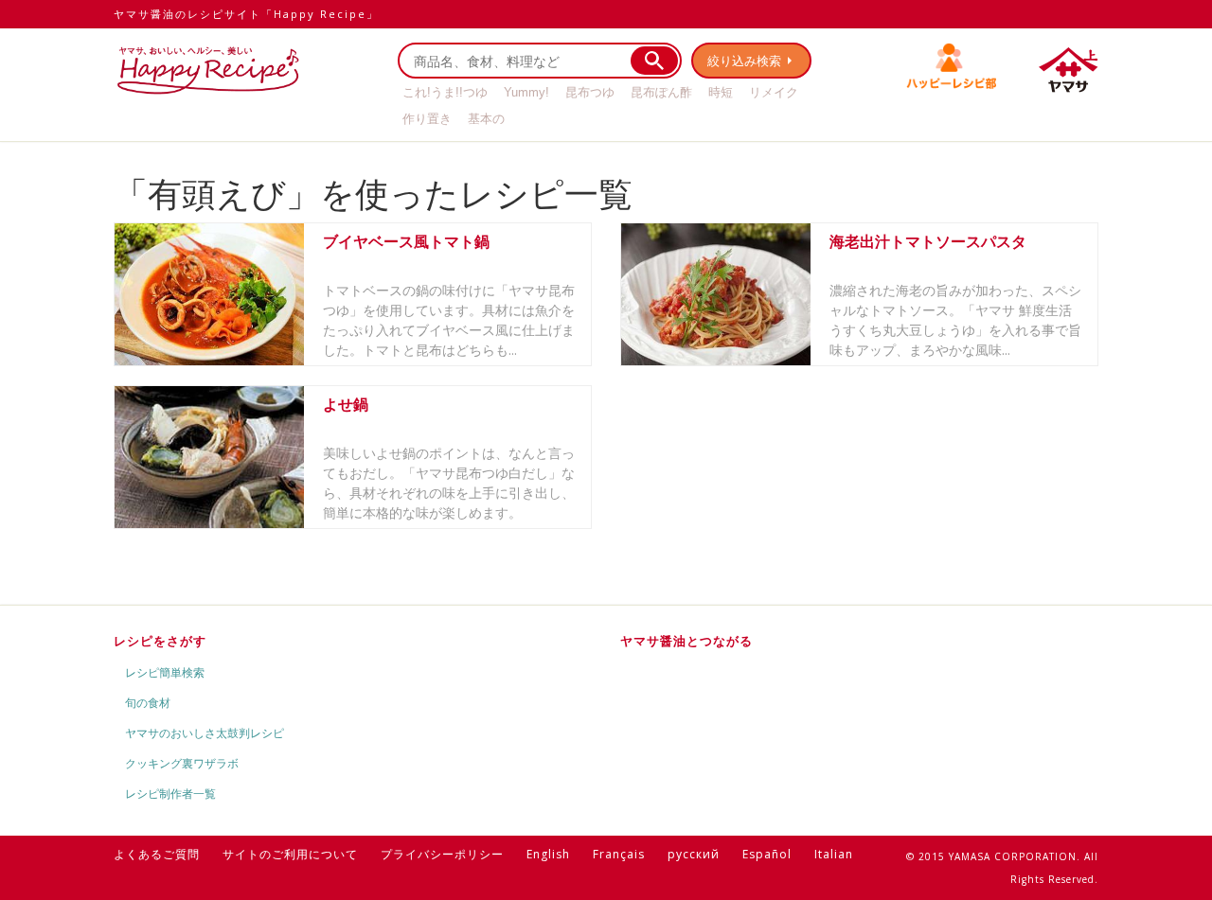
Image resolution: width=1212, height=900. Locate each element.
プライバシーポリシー (442, 854)
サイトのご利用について (290, 854)
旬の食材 (147, 703)
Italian (833, 854)
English (548, 854)
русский (694, 854)
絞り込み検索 (744, 60)
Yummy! (526, 92)
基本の (486, 119)
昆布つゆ (590, 92)
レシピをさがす (160, 640)
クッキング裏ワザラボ (182, 763)
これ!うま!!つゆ (445, 92)
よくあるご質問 (157, 854)
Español (767, 854)
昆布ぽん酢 (661, 92)
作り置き (427, 119)
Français (619, 854)
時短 (720, 92)
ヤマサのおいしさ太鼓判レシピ (204, 733)
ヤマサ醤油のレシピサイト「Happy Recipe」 (246, 14)
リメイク (773, 92)
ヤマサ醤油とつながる (686, 640)
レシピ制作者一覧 (170, 793)
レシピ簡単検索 (165, 672)
